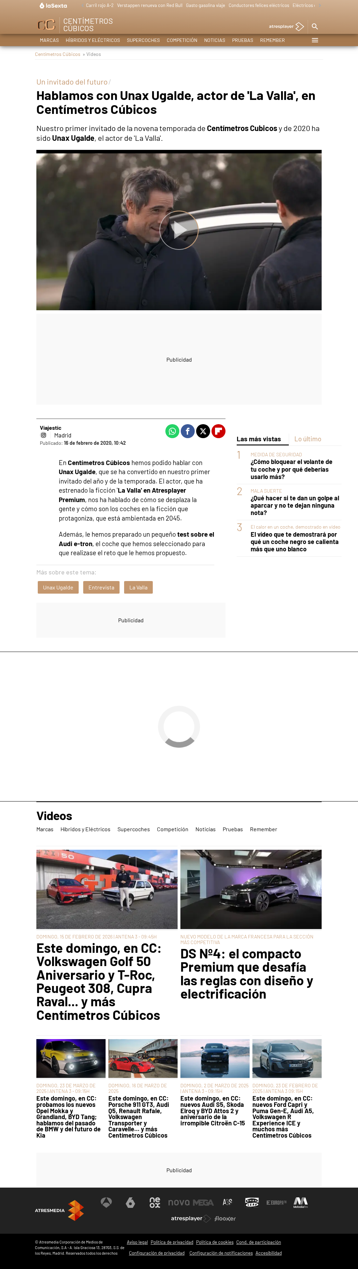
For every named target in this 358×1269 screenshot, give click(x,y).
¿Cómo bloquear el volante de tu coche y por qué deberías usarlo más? (291, 469)
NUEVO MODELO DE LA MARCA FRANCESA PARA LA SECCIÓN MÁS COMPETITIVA (247, 939)
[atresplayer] (284, 27)
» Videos (92, 54)
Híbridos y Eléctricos (93, 40)
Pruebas (242, 40)
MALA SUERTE (266, 491)
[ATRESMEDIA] (59, 1210)
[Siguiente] (318, 6)
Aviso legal (137, 1242)
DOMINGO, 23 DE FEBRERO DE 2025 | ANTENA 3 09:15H (285, 1088)
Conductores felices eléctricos (259, 5)
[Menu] (315, 40)
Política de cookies (215, 1242)
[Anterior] (80, 6)
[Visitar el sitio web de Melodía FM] (300, 1202)
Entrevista (101, 587)
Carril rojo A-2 (100, 5)
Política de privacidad (172, 1242)
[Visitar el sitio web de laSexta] (130, 1202)
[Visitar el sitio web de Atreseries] (227, 1202)
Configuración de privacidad (157, 1253)
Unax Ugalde (58, 587)
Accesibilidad (269, 1253)
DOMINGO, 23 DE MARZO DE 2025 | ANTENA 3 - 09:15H (66, 1088)
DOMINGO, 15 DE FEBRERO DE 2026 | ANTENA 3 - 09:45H (96, 937)
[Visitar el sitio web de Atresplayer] (191, 1218)
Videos (54, 815)
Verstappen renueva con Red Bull (149, 5)
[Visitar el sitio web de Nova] (179, 1202)
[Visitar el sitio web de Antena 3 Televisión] (106, 1202)
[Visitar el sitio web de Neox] (154, 1202)
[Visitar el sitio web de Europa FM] (276, 1202)
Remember (272, 40)
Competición (182, 40)
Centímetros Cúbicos (57, 54)
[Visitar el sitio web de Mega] (203, 1202)
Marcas (49, 40)
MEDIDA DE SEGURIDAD (276, 454)
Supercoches (143, 40)
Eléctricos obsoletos (313, 5)
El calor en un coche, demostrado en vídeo (296, 527)
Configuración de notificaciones (221, 1253)
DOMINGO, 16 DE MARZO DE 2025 (137, 1088)
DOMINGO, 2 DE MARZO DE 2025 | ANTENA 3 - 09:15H (214, 1088)
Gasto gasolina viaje (205, 5)
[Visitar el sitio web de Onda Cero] (252, 1202)
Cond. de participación (258, 1242)
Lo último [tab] (307, 439)
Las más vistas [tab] (259, 439)
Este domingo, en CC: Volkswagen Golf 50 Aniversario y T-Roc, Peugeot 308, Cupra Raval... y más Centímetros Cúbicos (99, 981)
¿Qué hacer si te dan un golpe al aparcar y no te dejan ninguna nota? (295, 505)
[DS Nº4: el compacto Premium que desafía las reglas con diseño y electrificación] (251, 890)
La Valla (138, 587)
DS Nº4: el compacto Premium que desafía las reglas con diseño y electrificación (246, 973)
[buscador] (315, 27)
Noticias (214, 40)
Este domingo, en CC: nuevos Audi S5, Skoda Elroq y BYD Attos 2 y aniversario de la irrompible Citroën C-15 (212, 1110)
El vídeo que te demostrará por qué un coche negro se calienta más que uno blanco (295, 542)
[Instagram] (43, 435)
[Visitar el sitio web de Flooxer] (225, 1218)
